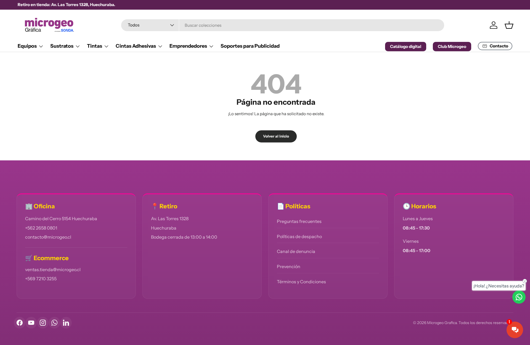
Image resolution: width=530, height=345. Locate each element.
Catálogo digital (405, 46)
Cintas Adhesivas (136, 46)
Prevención (288, 266)
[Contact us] (519, 297)
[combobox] (282, 25)
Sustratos (61, 46)
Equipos (27, 46)
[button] (509, 25)
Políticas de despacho (299, 236)
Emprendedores (188, 46)
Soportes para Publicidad (250, 46)
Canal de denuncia (296, 251)
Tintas (94, 46)
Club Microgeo (452, 46)
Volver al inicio (276, 136)
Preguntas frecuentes (299, 221)
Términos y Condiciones (301, 281)
